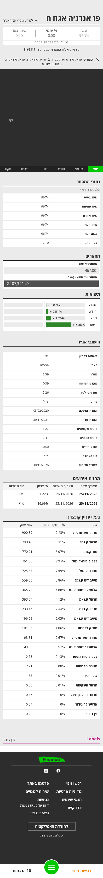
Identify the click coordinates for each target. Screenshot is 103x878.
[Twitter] (46, 771)
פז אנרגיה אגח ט (52, 64)
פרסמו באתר (38, 783)
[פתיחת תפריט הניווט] (51, 867)
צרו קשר (74, 807)
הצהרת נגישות (39, 813)
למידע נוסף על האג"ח (18, 21)
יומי (95, 169)
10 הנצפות (22, 870)
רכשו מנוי (74, 783)
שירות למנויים (37, 791)
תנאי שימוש (72, 799)
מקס (8, 169)
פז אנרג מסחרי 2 (58, 60)
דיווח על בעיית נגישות (34, 806)
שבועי (79, 169)
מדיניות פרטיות (69, 791)
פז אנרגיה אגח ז (15, 60)
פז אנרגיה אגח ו (36, 60)
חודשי (61, 169)
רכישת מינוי (81, 870)
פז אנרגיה (76, 60)
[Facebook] (58, 771)
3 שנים (25, 169)
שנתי (44, 169)
